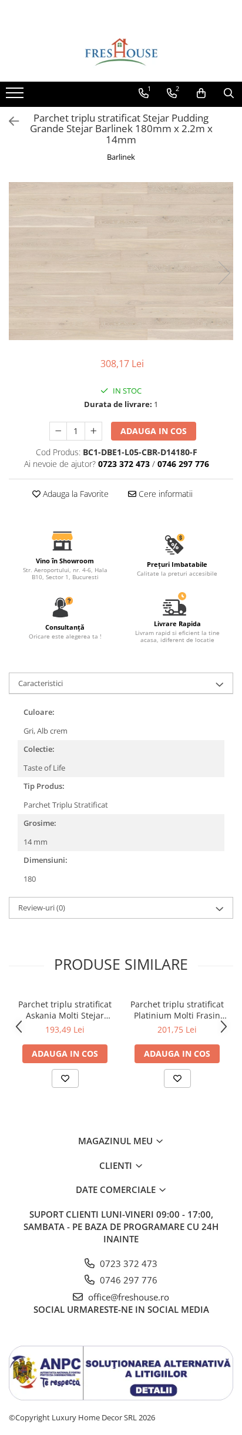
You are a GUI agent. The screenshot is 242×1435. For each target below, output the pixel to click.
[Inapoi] (9, 121)
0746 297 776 (127, 1280)
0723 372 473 (127, 1263)
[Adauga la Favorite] (65, 1078)
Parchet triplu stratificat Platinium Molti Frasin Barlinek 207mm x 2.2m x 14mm (177, 1010)
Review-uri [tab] (41, 907)
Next (223, 273)
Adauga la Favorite (75, 493)
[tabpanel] (121, 261)
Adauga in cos (153, 430)
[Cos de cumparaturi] (201, 93)
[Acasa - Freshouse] (121, 52)
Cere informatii (164, 493)
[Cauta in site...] (229, 93)
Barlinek (121, 157)
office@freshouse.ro (127, 1297)
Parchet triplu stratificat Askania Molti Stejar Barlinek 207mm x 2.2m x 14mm (65, 1010)
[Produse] (16, 96)
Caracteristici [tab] (40, 683)
